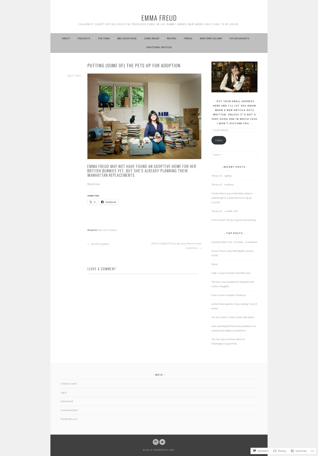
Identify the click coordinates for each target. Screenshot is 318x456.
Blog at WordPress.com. (159, 449)
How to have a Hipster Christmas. (228, 295)
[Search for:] (234, 154)
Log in (64, 392)
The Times (104, 38)
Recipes (171, 38)
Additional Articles (159, 47)
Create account (69, 383)
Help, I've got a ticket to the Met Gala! (230, 273)
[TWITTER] (162, 442)
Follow (218, 140)
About (66, 38)
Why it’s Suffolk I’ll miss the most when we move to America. (176, 245)
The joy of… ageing (221, 175)
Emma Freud (159, 17)
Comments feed (69, 410)
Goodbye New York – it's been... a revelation (234, 242)
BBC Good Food (127, 38)
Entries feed (67, 401)
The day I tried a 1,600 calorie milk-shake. (232, 317)
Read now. (94, 184)
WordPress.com (69, 419)
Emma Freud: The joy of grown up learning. (233, 220)
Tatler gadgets (239, 38)
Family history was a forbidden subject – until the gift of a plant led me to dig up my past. (232, 198)
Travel (188, 38)
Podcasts (84, 38)
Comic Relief (151, 38)
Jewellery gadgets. (100, 244)
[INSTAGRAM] (156, 442)
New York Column (211, 38)
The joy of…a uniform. (222, 184)
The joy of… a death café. (224, 211)
